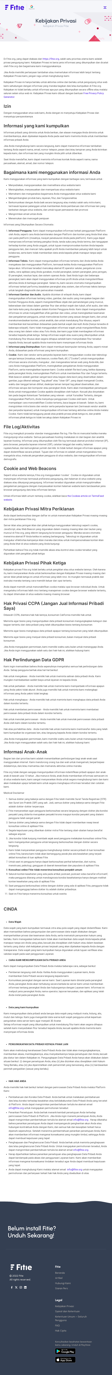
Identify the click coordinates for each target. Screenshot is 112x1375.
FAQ (57, 1325)
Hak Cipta (60, 1330)
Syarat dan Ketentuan (67, 1311)
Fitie (21, 1275)
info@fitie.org (16, 1108)
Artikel (59, 1277)
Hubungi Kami (63, 1283)
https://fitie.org (51, 58)
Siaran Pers (61, 1288)
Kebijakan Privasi (64, 1306)
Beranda (60, 1272)
